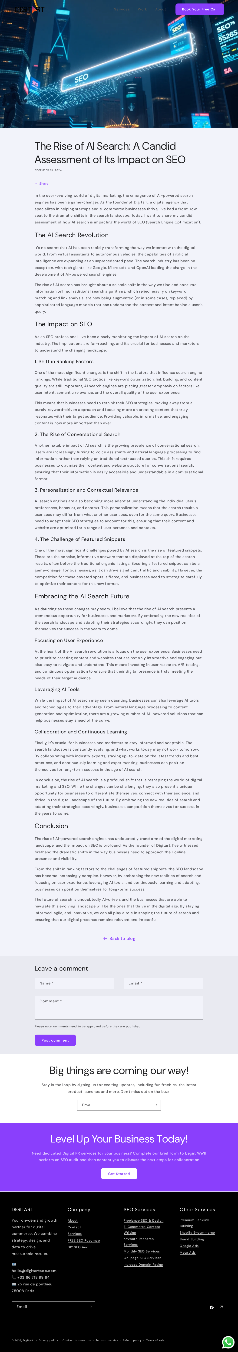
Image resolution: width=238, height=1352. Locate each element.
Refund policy (132, 1340)
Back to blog (122, 938)
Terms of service (107, 1340)
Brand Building (192, 1239)
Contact (74, 1227)
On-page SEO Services (143, 1258)
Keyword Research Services (139, 1242)
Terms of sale (155, 1340)
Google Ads (189, 1246)
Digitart (28, 1340)
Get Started (119, 1173)
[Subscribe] (155, 1105)
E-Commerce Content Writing (142, 1230)
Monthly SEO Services (142, 1251)
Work (142, 9)
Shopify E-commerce (197, 1232)
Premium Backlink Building (194, 1223)
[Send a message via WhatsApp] (228, 1342)
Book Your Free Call (200, 9)
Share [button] (44, 183)
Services (122, 9)
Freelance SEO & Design (143, 1220)
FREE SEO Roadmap (84, 1240)
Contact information (77, 1340)
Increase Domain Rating (143, 1264)
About (160, 9)
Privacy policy (48, 1340)
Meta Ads (188, 1252)
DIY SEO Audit (79, 1247)
